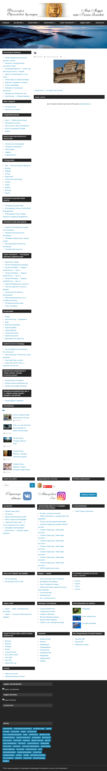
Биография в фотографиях (14, 528)
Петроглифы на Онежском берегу (17, 80)
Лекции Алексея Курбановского (16, 383)
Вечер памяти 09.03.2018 (14, 582)
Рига (40, 749)
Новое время (9, 149)
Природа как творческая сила (15, 93)
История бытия (10, 107)
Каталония (17, 740)
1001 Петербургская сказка (49, 568)
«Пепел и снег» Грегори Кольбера (52, 622)
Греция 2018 (79, 642)
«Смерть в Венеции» (47, 614)
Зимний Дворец (9, 737)
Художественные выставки (15, 676)
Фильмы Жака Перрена (48, 620)
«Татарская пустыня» (47, 611)
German (77, 589)
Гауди (25, 734)
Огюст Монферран (9, 743)
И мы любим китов (89, 616)
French (77, 586)
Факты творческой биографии (15, 519)
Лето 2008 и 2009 (11, 655)
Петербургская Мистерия (14, 206)
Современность (10, 155)
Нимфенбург (44, 644)
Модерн (8, 152)
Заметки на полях (11, 674)
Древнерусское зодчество (14, 339)
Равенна (8, 644)
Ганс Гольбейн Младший (12, 734)
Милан (7, 649)
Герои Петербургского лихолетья (17, 284)
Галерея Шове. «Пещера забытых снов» (19, 441)
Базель (7, 193)
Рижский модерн (9, 752)
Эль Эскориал (8, 758)
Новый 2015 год (10, 663)
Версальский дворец (12, 325)
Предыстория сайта (12, 511)
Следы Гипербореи (12, 85)
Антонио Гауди (38, 728)
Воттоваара (32, 731)
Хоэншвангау (44, 650)
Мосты (47, 740)
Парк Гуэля (7, 746)
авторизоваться (85, 104)
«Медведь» (86, 609)
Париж (7, 185)
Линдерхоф (44, 655)
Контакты (100, 23)
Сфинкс (19, 755)
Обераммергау (45, 647)
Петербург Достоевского (14, 249)
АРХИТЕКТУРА (7, 728)
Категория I (33, 23)
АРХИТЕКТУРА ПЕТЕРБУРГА (23, 728)
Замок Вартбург (10, 330)
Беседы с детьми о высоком (50, 513)
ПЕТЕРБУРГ (22, 743)
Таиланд (8, 646)
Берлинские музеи (11, 336)
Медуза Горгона (37, 740)
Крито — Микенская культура (16, 120)
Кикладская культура (12, 123)
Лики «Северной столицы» (49, 584)
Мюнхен (43, 642)
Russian (77, 581)
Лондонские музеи (11, 333)
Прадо (7, 317)
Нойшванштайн (45, 653)
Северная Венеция (24, 752)
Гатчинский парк (46, 593)
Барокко (6, 731)
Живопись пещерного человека (16, 82)
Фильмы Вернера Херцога (49, 617)
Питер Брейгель (9, 749)
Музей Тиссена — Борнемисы (16, 319)
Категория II (49, 23)
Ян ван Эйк (27, 758)
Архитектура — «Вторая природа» (17, 96)
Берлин (7, 187)
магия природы (39, 758)
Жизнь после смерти (12, 109)
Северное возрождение (13, 147)
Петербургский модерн (30, 746)
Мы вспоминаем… (11, 579)
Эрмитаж (18, 758)
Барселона (9, 176)
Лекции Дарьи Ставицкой (14, 401)
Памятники (45, 743)
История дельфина (89, 623)
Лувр (7, 322)
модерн (6, 761)
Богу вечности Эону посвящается (17, 126)
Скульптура (37, 752)
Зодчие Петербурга (23, 737)
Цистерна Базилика (38, 755)
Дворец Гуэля (45, 734)
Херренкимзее (45, 658)
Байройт (43, 661)
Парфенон (16, 746)
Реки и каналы (31, 749)
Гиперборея (33, 734)
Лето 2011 (8, 660)
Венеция (8, 190)
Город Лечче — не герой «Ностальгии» (49, 90)
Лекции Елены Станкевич (14, 380)
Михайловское (45, 595)
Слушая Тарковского (47, 609)
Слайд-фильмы (8, 755)
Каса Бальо (7, 740)
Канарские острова (82, 644)
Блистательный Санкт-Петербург (52, 579)
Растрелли (20, 749)
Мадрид (8, 171)
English (77, 584)
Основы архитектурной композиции (53, 522)
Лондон (7, 182)
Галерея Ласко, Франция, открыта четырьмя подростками (21, 467)
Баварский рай (45, 639)
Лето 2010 (8, 657)
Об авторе (18, 23)
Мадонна (26, 740)
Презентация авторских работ (16, 517)
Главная (5, 23)
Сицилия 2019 (80, 639)
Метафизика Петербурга (49, 582)
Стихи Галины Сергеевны (84, 511)
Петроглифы (45, 746)
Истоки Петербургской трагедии (16, 265)
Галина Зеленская (52, 57)
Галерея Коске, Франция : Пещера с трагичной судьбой (20, 454)
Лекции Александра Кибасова (16, 386)
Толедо (7, 174)
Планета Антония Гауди (13, 179)
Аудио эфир (85, 23)
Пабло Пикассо (33, 743)
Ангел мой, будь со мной (14, 360)
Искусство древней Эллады (15, 128)
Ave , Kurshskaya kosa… (48, 598)
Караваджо (36, 737)
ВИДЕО (23, 731)
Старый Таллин (10, 652)
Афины (7, 131)
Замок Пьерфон (10, 328)
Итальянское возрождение (14, 144)
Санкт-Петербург (67, 23)
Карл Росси (46, 737)
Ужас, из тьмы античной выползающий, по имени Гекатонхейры (21, 428)
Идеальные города (12, 262)
